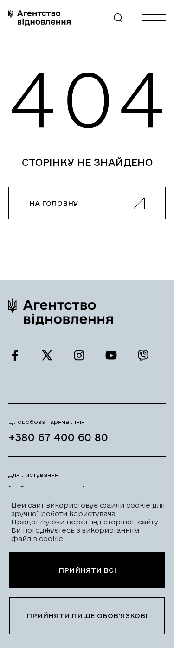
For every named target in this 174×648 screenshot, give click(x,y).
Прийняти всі (87, 570)
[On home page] (39, 17)
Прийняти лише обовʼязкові (87, 616)
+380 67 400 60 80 (58, 437)
